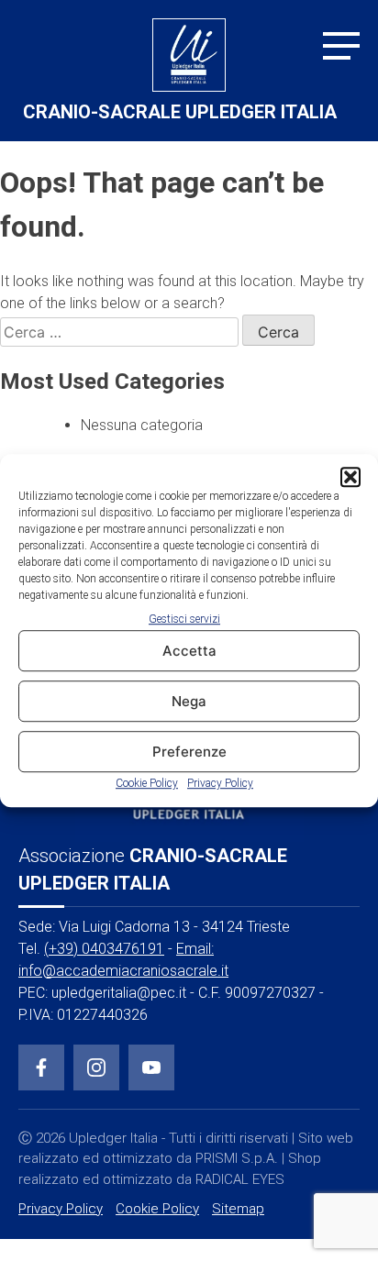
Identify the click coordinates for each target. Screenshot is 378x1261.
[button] (350, 477)
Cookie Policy (147, 784)
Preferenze (189, 751)
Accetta (189, 650)
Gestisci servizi (184, 619)
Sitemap (238, 1208)
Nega (189, 701)
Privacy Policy (220, 784)
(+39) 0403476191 (104, 948)
